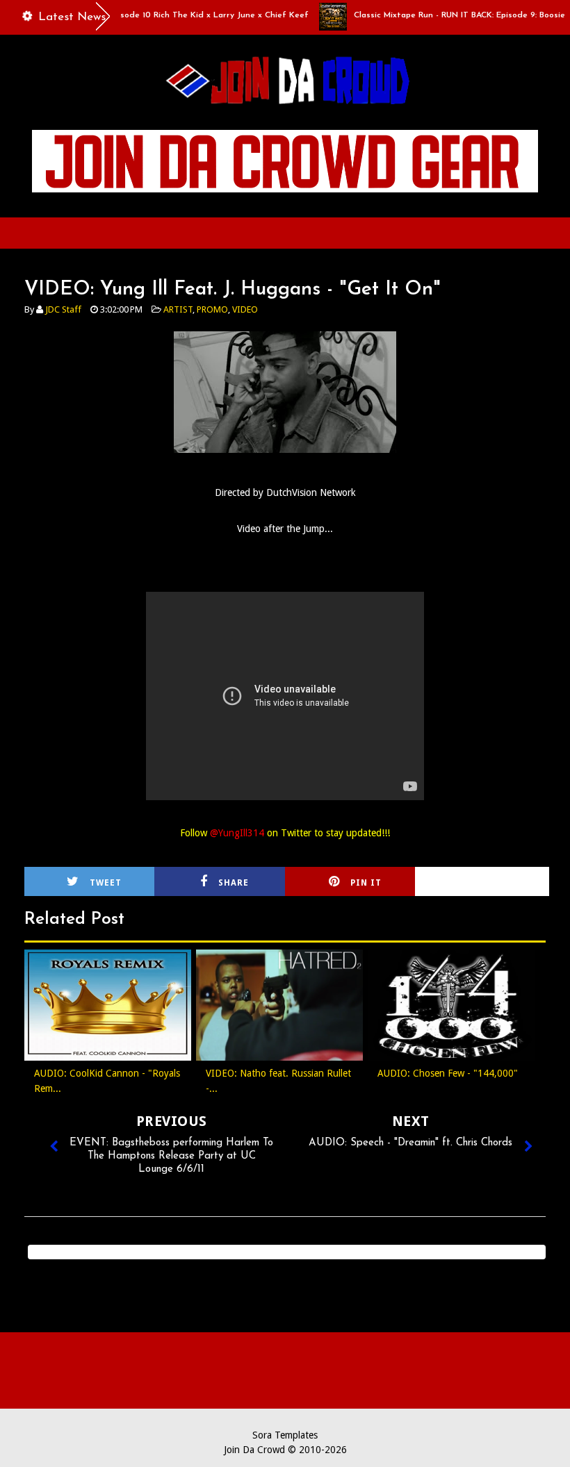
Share (233, 883)
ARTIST (178, 309)
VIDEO (245, 309)
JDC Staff (63, 309)
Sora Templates (285, 1435)
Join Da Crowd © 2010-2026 (285, 1449)
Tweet (106, 883)
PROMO (212, 309)
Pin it (366, 883)
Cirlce (499, 883)
